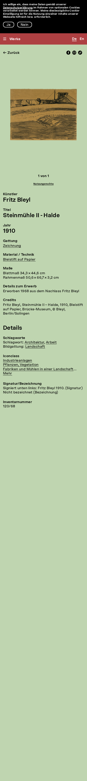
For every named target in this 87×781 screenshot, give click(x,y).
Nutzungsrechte (43, 184)
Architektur (34, 342)
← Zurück (11, 53)
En (82, 39)
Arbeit (51, 342)
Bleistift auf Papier (19, 259)
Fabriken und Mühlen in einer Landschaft (38, 369)
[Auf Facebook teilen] (68, 53)
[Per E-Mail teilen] (74, 53)
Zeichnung (12, 246)
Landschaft (35, 346)
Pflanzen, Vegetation (21, 365)
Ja (8, 25)
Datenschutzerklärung (18, 7)
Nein (25, 25)
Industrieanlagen (17, 360)
